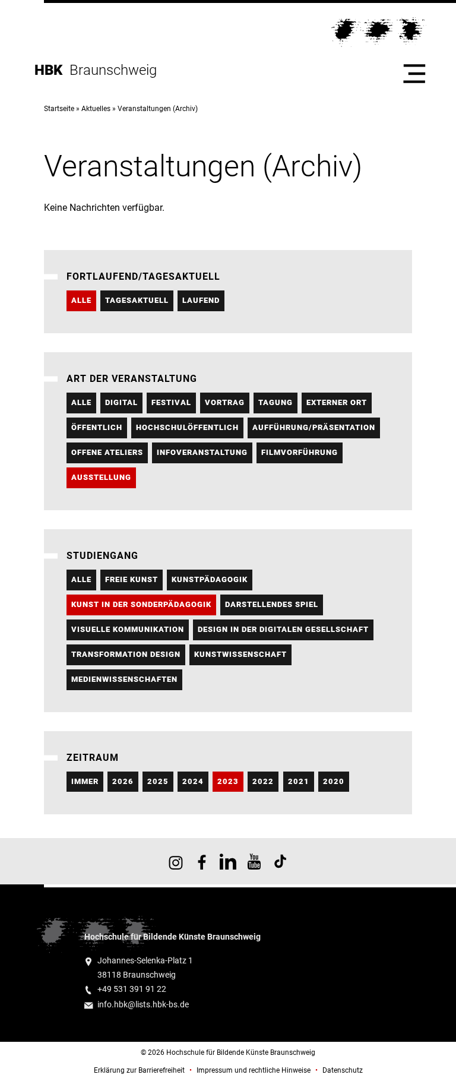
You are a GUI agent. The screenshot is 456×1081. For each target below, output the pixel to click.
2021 (298, 781)
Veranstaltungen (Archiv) (158, 109)
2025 (158, 781)
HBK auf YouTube (254, 861)
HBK (51, 70)
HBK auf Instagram (175, 861)
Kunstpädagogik (210, 579)
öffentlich (96, 427)
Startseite (59, 109)
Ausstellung (101, 477)
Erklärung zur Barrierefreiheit (139, 1070)
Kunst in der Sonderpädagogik (141, 604)
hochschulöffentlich (187, 427)
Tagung (275, 402)
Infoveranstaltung (202, 452)
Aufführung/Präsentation (313, 427)
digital (121, 402)
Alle (81, 300)
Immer (85, 781)
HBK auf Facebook (202, 861)
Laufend (201, 300)
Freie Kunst (131, 579)
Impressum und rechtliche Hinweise (254, 1070)
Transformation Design (125, 654)
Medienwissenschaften (124, 679)
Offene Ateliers (107, 452)
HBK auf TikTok (280, 861)
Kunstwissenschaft (240, 654)
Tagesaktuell (137, 300)
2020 (333, 781)
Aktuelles (95, 109)
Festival (171, 402)
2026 (123, 781)
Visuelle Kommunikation (127, 629)
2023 (228, 781)
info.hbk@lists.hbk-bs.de (143, 1005)
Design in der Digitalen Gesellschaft (283, 629)
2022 (263, 781)
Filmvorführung (299, 452)
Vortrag (225, 402)
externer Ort (336, 402)
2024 (193, 781)
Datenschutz (342, 1070)
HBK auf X (228, 861)
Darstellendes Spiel (271, 604)
